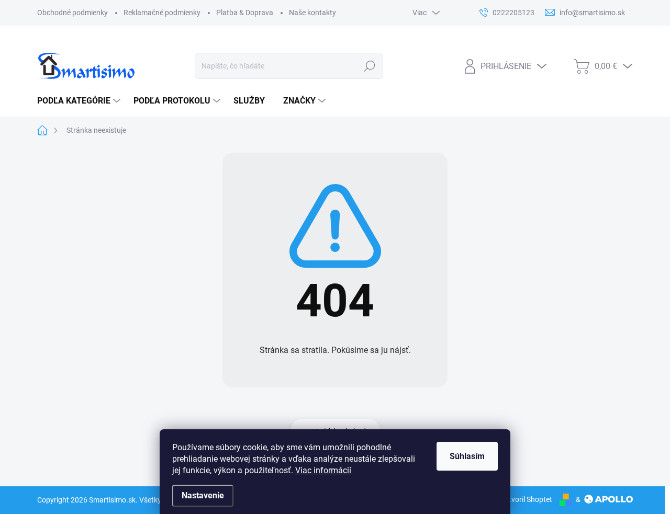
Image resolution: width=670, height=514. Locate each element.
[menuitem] (80, 101)
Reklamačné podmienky (162, 12)
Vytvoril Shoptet (526, 499)
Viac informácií (323, 470)
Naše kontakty (312, 12)
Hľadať (370, 66)
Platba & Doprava (244, 12)
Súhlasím (467, 456)
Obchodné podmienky (72, 12)
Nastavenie (203, 495)
